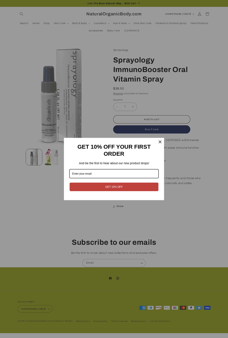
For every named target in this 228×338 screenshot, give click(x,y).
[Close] (160, 142)
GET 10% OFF (114, 186)
